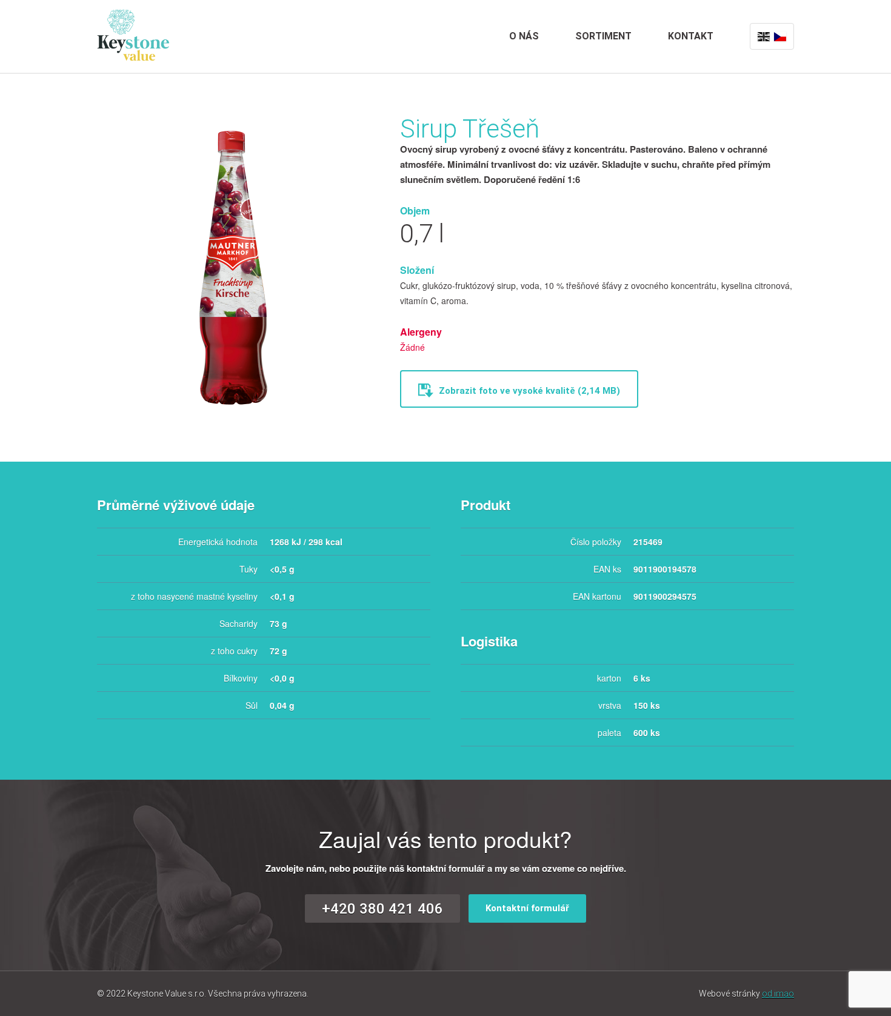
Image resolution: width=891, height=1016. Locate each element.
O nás (524, 36)
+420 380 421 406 (382, 908)
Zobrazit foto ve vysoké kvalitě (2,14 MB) (528, 390)
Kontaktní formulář (527, 908)
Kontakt (690, 36)
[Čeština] (780, 36)
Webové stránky (746, 993)
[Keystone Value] (133, 34)
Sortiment (603, 36)
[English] (764, 36)
